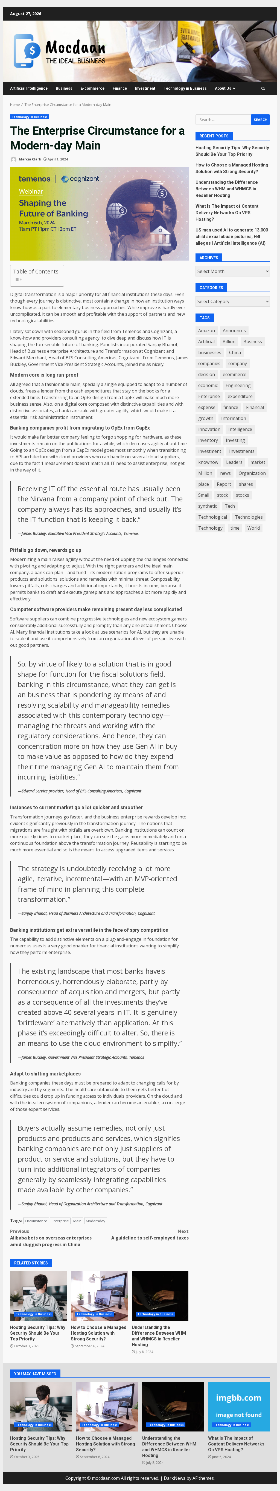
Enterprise (60, 1220)
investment (209, 451)
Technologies (249, 517)
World (253, 528)
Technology (210, 528)
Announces (234, 330)
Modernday (95, 1220)
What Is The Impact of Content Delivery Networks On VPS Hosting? (227, 213)
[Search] (263, 88)
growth (205, 418)
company (237, 363)
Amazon (206, 330)
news (225, 473)
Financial (255, 407)
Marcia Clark (29, 159)
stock (222, 495)
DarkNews (174, 1478)
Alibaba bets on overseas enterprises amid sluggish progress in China (51, 1237)
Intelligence (240, 429)
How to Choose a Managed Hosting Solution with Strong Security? (99, 1296)
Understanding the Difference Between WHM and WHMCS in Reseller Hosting (160, 1296)
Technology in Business (185, 88)
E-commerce (92, 88)
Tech (230, 506)
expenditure (240, 396)
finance (230, 407)
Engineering (238, 385)
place (203, 484)
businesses (209, 352)
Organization (252, 473)
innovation (209, 429)
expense (206, 407)
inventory (208, 440)
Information (233, 418)
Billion (229, 341)
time (235, 528)
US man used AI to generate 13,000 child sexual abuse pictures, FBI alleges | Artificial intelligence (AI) (232, 236)
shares (246, 484)
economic (208, 385)
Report (224, 484)
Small (203, 495)
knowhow (208, 462)
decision (206, 374)
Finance (120, 88)
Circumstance (36, 1220)
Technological (212, 517)
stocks (242, 495)
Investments (242, 451)
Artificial (206, 341)
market (257, 462)
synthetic (207, 506)
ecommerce (234, 374)
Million (205, 473)
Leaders (234, 462)
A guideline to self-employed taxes (149, 1234)
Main (77, 1220)
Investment (145, 88)
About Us (223, 88)
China (235, 352)
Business (64, 88)
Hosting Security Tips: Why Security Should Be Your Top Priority (38, 1296)
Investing (235, 440)
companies (209, 363)
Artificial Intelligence (29, 88)
